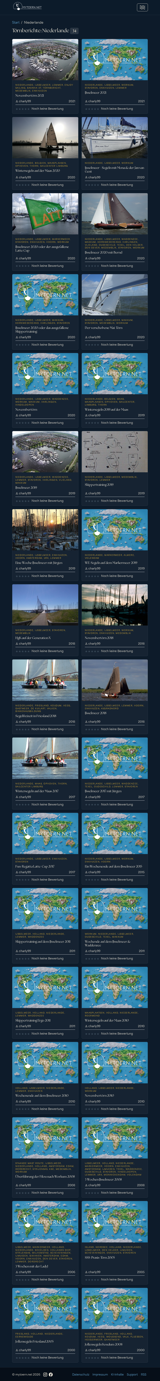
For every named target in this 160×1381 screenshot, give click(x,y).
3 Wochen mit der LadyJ (31, 1266)
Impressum (100, 1374)
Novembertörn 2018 (99, 638)
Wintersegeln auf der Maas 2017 (37, 791)
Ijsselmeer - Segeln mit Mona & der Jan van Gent (114, 170)
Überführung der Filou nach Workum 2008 (45, 1177)
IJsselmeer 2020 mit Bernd (103, 252)
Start (16, 22)
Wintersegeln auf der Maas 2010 (107, 1020)
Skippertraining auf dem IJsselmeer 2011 (42, 942)
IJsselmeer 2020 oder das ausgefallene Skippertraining (42, 330)
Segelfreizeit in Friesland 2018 (35, 716)
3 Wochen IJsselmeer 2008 (103, 1179)
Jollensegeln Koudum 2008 (103, 1344)
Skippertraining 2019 (99, 485)
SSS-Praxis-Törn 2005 (100, 1258)
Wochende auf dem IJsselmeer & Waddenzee (107, 943)
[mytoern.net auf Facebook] (51, 1374)
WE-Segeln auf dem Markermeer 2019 (111, 563)
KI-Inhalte (117, 1374)
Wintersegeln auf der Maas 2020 (37, 171)
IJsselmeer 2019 (26, 488)
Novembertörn (26, 410)
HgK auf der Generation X (33, 638)
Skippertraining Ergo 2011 (33, 1020)
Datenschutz (80, 1374)
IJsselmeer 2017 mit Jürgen (103, 791)
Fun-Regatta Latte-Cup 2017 (34, 866)
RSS (143, 1374)
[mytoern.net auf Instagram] (45, 1374)
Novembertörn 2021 (29, 95)
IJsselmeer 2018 (95, 713)
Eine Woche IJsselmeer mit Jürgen (38, 563)
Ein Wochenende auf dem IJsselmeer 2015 (113, 866)
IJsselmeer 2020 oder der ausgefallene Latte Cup (42, 249)
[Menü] (142, 7)
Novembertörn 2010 (99, 1096)
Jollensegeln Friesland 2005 (34, 1341)
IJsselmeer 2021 (95, 93)
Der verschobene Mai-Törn (103, 328)
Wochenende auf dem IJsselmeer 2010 (41, 1096)
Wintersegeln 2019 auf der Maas (106, 410)
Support (132, 1374)
